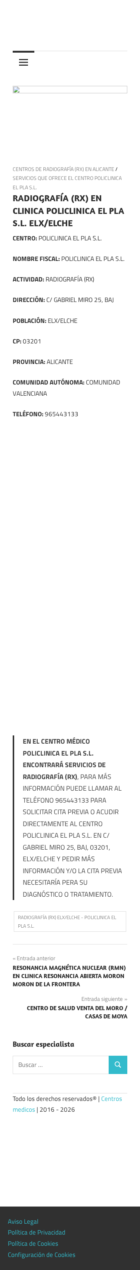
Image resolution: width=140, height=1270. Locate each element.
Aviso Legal (23, 1221)
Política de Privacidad (36, 1232)
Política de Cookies (33, 1243)
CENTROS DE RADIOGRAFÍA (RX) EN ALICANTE (63, 169)
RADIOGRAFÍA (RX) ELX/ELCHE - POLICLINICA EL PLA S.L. (67, 921)
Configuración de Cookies (41, 1255)
